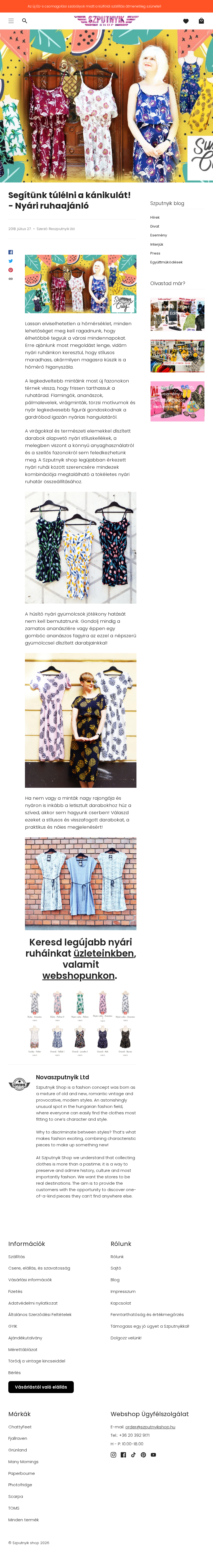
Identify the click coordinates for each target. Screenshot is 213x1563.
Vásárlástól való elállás (41, 1387)
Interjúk (156, 244)
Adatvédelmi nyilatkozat (33, 1303)
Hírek (155, 217)
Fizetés (15, 1291)
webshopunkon (78, 975)
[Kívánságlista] (185, 21)
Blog (115, 1280)
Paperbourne (21, 1473)
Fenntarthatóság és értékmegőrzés (147, 1314)
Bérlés (14, 1373)
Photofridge (20, 1485)
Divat (154, 226)
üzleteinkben (103, 953)
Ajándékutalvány (25, 1338)
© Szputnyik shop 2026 (28, 1542)
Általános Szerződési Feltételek (40, 1314)
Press (155, 253)
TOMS (13, 1508)
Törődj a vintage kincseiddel (36, 1361)
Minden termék (23, 1520)
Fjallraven (17, 1438)
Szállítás (16, 1257)
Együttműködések (166, 262)
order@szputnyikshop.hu (150, 1427)
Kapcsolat (121, 1303)
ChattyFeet (20, 1427)
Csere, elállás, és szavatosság (39, 1268)
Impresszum (123, 1291)
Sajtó (116, 1268)
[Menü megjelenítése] (11, 21)
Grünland (17, 1450)
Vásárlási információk (30, 1280)
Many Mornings (23, 1462)
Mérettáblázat (22, 1349)
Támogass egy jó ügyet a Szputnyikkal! (150, 1326)
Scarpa (15, 1496)
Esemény (158, 235)
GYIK (12, 1326)
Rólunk (117, 1257)
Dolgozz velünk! (126, 1338)
